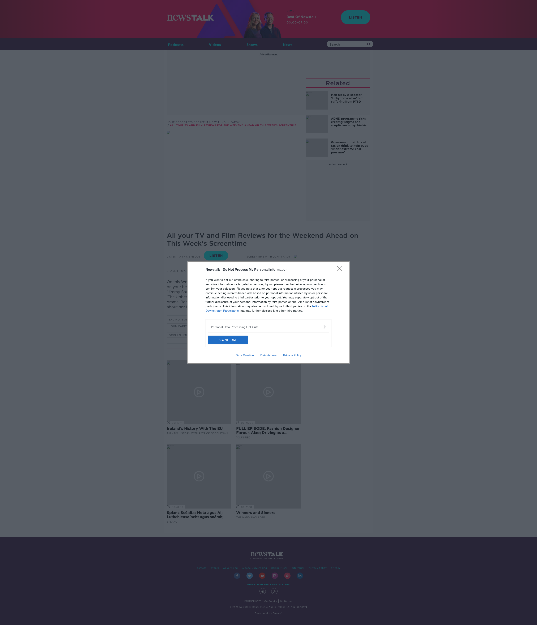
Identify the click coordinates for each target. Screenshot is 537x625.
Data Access (268, 355)
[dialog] (268, 312)
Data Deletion (245, 355)
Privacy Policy (292, 355)
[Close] (341, 270)
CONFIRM (227, 339)
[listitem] (268, 327)
